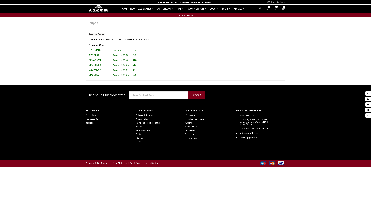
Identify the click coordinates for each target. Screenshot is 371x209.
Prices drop (91, 115)
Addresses (190, 130)
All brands (146, 8)
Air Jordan (165, 8)
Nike (180, 8)
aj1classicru (255, 133)
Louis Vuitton (196, 8)
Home (124, 8)
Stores (138, 141)
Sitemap (139, 138)
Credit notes (191, 126)
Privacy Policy (142, 119)
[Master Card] (272, 163)
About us (139, 126)
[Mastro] (263, 163)
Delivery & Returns (144, 115)
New (133, 8)
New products (92, 119)
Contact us (140, 134)
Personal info (191, 115)
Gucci (214, 8)
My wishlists (191, 138)
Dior (226, 8)
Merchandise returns (195, 119)
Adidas (239, 8)
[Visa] (281, 163)
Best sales (90, 123)
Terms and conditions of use (148, 123)
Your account (195, 110)
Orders (189, 123)
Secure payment (143, 130)
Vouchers (190, 134)
